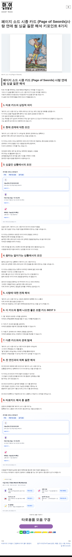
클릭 (36, 526)
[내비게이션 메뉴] (68, 7)
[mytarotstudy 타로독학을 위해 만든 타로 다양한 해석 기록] (7, 7)
